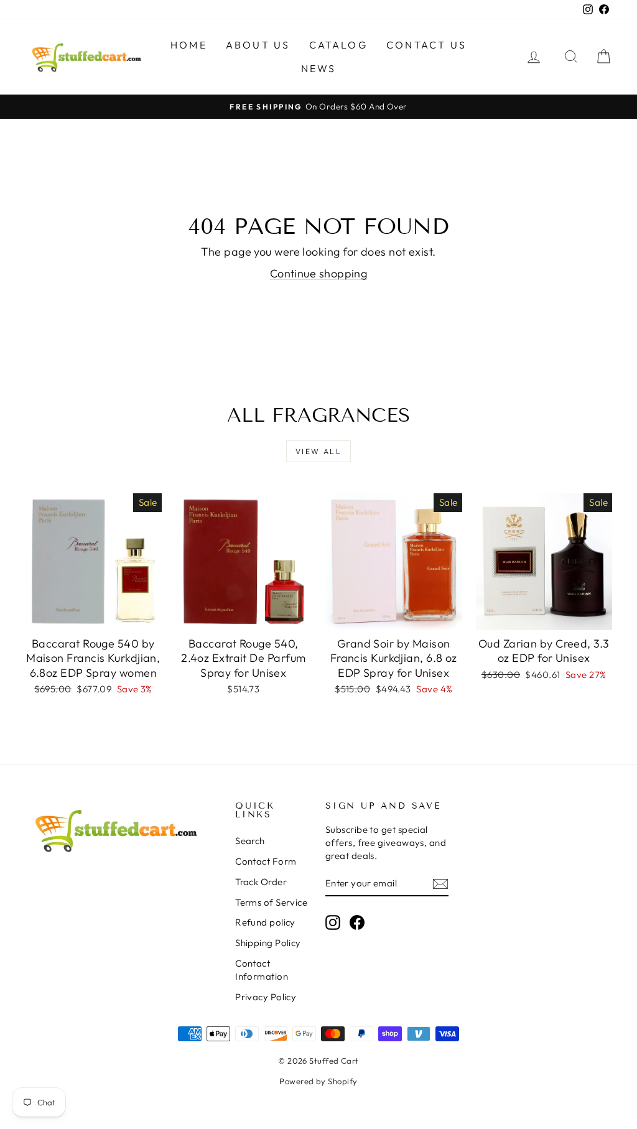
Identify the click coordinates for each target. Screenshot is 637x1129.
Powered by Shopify (318, 1081)
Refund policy (265, 922)
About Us (258, 45)
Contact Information (261, 969)
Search (250, 841)
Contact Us (426, 45)
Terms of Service (271, 902)
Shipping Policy (268, 943)
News (319, 68)
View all (318, 451)
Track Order (261, 882)
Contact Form (265, 861)
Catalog (338, 45)
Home (188, 45)
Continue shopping (319, 273)
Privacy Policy (265, 997)
